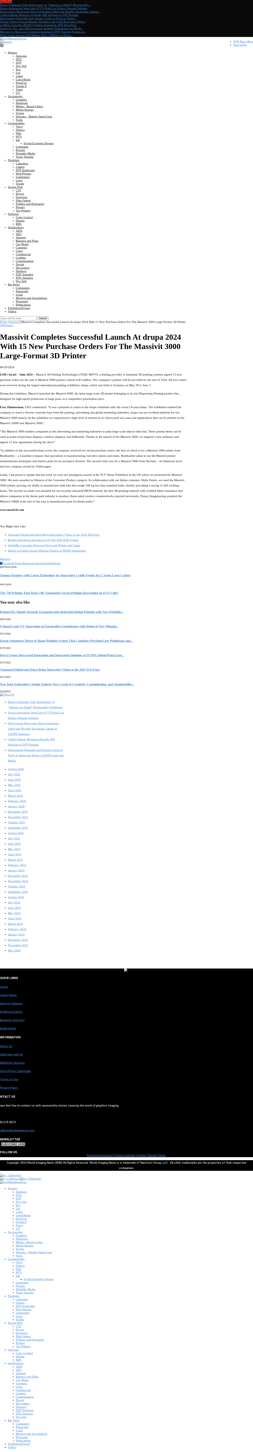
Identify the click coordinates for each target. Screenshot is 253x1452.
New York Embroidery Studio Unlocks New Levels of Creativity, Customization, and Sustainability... (67, 684)
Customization (25, 261)
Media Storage (25, 109)
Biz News (14, 284)
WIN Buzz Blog (243, 41)
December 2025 (18, 811)
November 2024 (18, 881)
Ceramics (21, 247)
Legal (19, 294)
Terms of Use (9, 1079)
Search (43, 318)
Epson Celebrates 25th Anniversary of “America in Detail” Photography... (45, 5)
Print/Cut (21, 82)
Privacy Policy (9, 1088)
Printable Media (25, 153)
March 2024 (15, 923)
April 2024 (14, 918)
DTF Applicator (25, 170)
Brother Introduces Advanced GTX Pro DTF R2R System (43, 540)
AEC (19, 234)
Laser (19, 180)
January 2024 (16, 934)
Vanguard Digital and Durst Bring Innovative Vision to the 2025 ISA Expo (54, 534)
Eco (18, 69)
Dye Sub (21, 66)
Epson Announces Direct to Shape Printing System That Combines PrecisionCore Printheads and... (66, 640)
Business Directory (12, 1020)
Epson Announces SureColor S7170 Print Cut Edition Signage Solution (43, 8)
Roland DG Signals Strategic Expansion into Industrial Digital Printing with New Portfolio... (61, 612)
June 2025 (14, 843)
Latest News (8, 995)
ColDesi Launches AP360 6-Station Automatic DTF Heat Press (38, 25)
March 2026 (15, 795)
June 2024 (14, 907)
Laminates (22, 146)
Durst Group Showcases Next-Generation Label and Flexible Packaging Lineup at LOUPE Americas (33, 729)
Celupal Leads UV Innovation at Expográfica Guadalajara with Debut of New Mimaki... (59, 626)
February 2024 (17, 929)
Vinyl (19, 126)
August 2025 (16, 833)
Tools (19, 119)
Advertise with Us (11, 1054)
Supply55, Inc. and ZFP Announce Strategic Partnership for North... (41, 28)
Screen (20, 113)
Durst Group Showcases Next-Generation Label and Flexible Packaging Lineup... (50, 11)
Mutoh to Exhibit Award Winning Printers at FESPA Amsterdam (47, 550)
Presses (20, 207)
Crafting (21, 257)
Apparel (21, 237)
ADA (19, 230)
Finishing (13, 160)
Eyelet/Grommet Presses (39, 143)
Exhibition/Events (19, 308)
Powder (20, 150)
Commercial (23, 254)
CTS (18, 190)
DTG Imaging (24, 277)
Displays (21, 271)
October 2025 (16, 822)
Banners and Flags (27, 240)
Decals (20, 264)
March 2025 (15, 859)
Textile (20, 183)
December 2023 (18, 939)
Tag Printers (23, 210)
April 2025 (14, 854)
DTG (19, 59)
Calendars (22, 163)
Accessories (15, 96)
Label (19, 76)
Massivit (5, 559)
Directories (240, 44)
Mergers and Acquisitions (31, 298)
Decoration (22, 267)
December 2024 (18, 875)
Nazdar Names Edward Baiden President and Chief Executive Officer (42, 21)
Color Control (24, 217)
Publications (23, 304)
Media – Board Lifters (29, 106)
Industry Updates (11, 1003)
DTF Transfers (24, 274)
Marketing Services (12, 1063)
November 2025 (18, 817)
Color (19, 251)
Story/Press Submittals (15, 1071)
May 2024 (14, 913)
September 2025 (18, 827)
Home (4, 322)
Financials (22, 291)
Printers (12, 52)
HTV (19, 136)
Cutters (20, 166)
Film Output (23, 200)
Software (13, 214)
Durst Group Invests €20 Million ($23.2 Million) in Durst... (36, 35)
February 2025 (17, 865)
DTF (18, 62)
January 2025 (16, 870)
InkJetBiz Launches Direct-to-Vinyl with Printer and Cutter (44, 545)
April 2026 (14, 790)
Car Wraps (22, 244)
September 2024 (18, 891)
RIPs (19, 224)
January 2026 (16, 806)
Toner (19, 89)
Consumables (16, 123)
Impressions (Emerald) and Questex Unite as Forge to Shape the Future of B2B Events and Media (36, 755)
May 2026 (14, 785)
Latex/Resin (23, 79)
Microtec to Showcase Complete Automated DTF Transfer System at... (43, 31)
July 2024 (14, 902)
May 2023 (14, 950)
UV (18, 93)
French (15, 1178)
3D (19, 322)
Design (20, 220)
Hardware (22, 103)
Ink (18, 140)
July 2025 (14, 838)
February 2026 (17, 801)
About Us (6, 1046)
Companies (23, 287)
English (16, 1175)
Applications (16, 227)
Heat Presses (23, 173)
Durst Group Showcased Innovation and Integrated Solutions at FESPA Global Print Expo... (62, 655)
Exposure (21, 197)
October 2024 (16, 886)
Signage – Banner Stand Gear (34, 116)
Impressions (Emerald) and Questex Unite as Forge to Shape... (38, 18)
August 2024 (16, 897)
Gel (18, 72)
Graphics (21, 99)
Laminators (23, 177)
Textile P (21, 86)
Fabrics (20, 129)
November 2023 (18, 945)
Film (18, 133)
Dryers (20, 193)
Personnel (22, 301)
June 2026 (14, 779)
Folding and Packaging (30, 203)
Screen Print (15, 187)
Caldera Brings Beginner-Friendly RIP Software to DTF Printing (39, 15)
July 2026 (14, 774)
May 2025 (14, 849)
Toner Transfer (25, 156)
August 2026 (16, 769)
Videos (12, 311)
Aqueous (21, 56)
